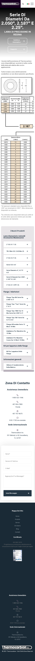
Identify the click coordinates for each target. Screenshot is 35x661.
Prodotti (17, 519)
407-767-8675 (17, 414)
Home (17, 516)
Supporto (13, 49)
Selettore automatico (17, 41)
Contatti (17, 532)
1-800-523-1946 (17, 398)
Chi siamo (17, 526)
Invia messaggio (11, 493)
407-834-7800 (17, 404)
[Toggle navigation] (32, 3)
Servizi (17, 522)
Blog (17, 529)
